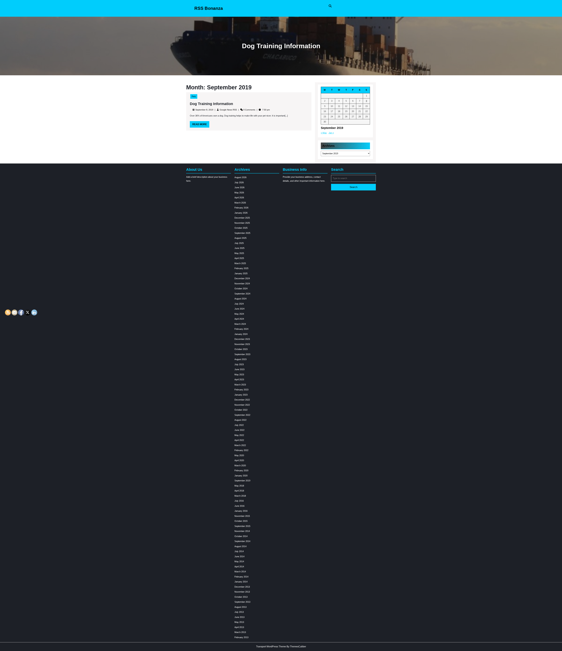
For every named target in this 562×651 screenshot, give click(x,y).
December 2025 (242, 218)
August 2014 (240, 546)
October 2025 (240, 228)
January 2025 (240, 273)
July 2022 (239, 425)
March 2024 (240, 324)
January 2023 (240, 394)
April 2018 (239, 490)
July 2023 (239, 364)
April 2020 (239, 460)
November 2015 (242, 516)
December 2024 (242, 278)
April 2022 (239, 440)
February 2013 (241, 637)
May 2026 (239, 192)
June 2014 (239, 556)
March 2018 (240, 496)
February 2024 (241, 329)
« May (324, 133)
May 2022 (239, 435)
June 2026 (239, 187)
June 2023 (239, 369)
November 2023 (242, 344)
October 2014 (240, 536)
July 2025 (239, 243)
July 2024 (239, 304)
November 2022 (242, 405)
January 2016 (240, 511)
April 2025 (239, 258)
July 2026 (239, 182)
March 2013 (240, 632)
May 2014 (239, 561)
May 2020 (239, 455)
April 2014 (239, 566)
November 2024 (242, 283)
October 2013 (240, 597)
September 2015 (242, 526)
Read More (200, 125)
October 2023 (240, 349)
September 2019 (242, 480)
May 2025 (239, 253)
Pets (194, 96)
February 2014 (241, 576)
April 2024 (239, 319)
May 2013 (239, 622)
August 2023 (240, 359)
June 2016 (239, 506)
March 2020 (240, 465)
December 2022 (242, 399)
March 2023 (240, 384)
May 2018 (239, 485)
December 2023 (242, 339)
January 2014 (240, 581)
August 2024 (240, 298)
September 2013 (242, 602)
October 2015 (240, 521)
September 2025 (242, 233)
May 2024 (239, 314)
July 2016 (239, 501)
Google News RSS (228, 110)
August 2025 (240, 238)
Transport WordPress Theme (271, 646)
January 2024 (240, 334)
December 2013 (242, 587)
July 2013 (239, 612)
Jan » (331, 133)
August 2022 (240, 420)
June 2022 (239, 430)
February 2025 (241, 268)
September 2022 (242, 415)
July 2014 (239, 551)
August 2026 (240, 177)
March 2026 (240, 202)
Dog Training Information (211, 104)
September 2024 (242, 293)
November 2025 (242, 223)
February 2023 (241, 389)
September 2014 (242, 541)
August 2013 (240, 607)
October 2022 (240, 410)
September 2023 (242, 354)
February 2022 (241, 450)
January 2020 (240, 475)
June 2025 (239, 248)
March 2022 (240, 445)
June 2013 (239, 617)
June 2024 (239, 308)
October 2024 (240, 288)
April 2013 (239, 627)
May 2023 (239, 374)
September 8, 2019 (204, 110)
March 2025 (240, 263)
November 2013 (242, 591)
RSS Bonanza (208, 8)
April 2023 (239, 379)
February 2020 (241, 470)
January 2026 (240, 213)
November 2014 (242, 531)
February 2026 (241, 207)
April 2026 (239, 197)
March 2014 (240, 571)
